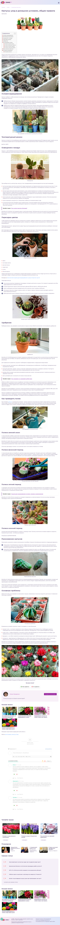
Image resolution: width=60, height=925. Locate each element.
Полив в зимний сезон (9, 43)
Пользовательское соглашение (42, 921)
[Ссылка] (26, 756)
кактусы (10, 401)
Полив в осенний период (10, 47)
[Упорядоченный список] (20, 756)
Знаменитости (33, 850)
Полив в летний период (10, 46)
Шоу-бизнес (33, 849)
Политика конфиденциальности (43, 920)
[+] (29, 756)
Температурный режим (8, 36)
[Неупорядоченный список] (21, 756)
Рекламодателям (47, 918)
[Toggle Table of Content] (14, 34)
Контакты (41, 918)
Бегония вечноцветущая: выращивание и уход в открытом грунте (23, 277)
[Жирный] (13, 756)
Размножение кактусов (8, 48)
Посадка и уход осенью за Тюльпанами (8, 837)
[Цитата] (23, 756)
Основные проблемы (7, 50)
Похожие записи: (8, 51)
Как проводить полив (7, 42)
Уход (17, 734)
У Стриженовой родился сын (33, 848)
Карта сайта (52, 921)
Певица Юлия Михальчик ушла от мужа (15, 848)
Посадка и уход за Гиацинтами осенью (29, 837)
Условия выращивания (8, 35)
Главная (37, 918)
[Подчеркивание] (17, 756)
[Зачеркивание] (18, 756)
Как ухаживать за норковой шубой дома (47, 837)
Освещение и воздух (7, 38)
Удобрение (5, 41)
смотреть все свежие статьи (11, 882)
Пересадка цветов (7, 39)
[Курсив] (15, 756)
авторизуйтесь (48, 748)
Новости (13, 850)
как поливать (8, 734)
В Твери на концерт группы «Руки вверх (53, 848)
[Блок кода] (25, 756)
